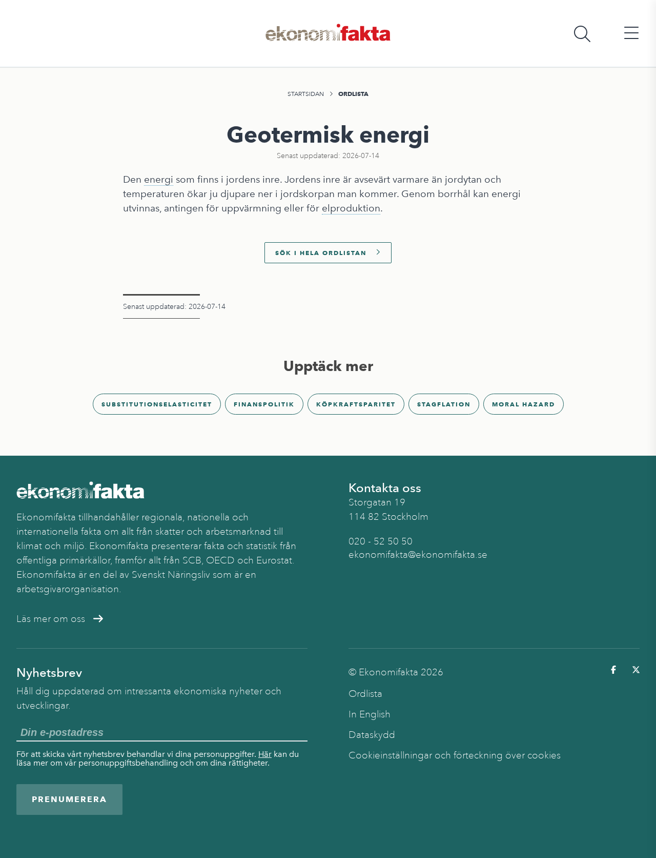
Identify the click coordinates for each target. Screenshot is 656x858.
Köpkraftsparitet (356, 404)
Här (265, 754)
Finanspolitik (264, 404)
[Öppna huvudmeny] (631, 33)
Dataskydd (371, 735)
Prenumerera (69, 799)
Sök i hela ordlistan (320, 253)
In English (369, 714)
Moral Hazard (523, 404)
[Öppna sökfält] (582, 33)
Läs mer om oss (50, 619)
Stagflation (443, 404)
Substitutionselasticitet (156, 404)
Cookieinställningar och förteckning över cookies (454, 755)
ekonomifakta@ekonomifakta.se (417, 555)
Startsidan (306, 94)
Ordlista (353, 94)
